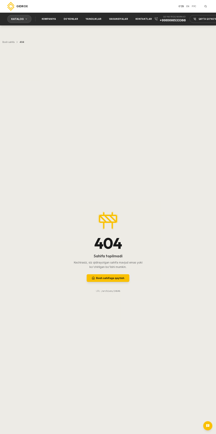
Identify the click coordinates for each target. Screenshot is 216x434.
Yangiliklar (94, 19)
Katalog (17, 19)
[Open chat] (207, 425)
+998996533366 (173, 20)
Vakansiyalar (118, 19)
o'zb (181, 6)
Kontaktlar (144, 19)
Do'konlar (71, 19)
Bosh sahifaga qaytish (110, 278)
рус (194, 6)
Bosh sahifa (9, 42)
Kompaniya (49, 19)
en (187, 6)
